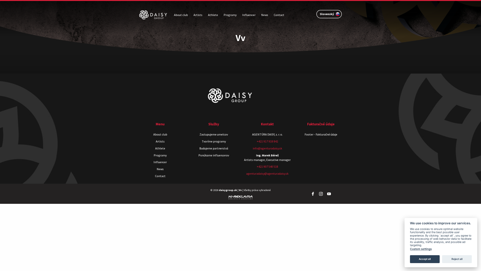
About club (181, 15)
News (264, 15)
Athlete (213, 15)
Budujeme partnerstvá (213, 148)
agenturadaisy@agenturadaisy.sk (267, 173)
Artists (198, 15)
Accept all (425, 258)
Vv (240, 190)
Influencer (249, 15)
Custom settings (421, 248)
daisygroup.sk (228, 190)
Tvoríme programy (214, 141)
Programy (230, 15)
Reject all (457, 258)
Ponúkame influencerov (213, 155)
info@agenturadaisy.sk (267, 148)
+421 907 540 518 (267, 166)
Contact (279, 15)
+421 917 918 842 (267, 141)
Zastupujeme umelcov (214, 134)
